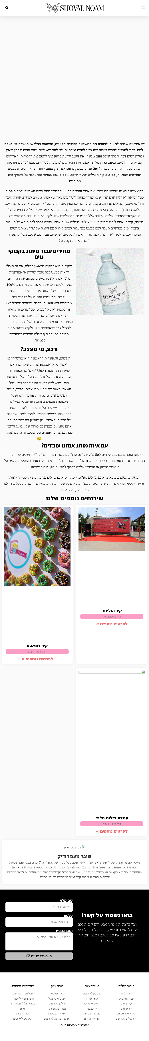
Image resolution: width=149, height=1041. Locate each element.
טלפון (68, 915)
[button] (143, 8)
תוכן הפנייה (64, 930)
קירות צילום (90, 221)
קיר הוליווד (112, 610)
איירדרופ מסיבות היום (75, 1025)
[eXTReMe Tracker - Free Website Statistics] (134, 946)
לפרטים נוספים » (112, 623)
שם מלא (66, 900)
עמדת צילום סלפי (112, 817)
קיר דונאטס (37, 645)
